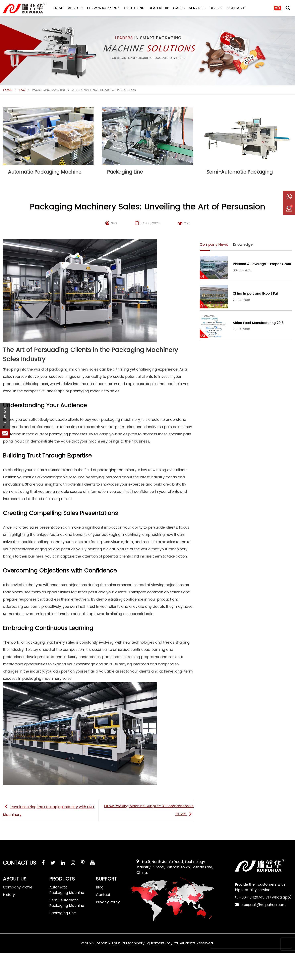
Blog (214, 8)
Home (58, 8)
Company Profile (17, 887)
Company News (214, 244)
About (74, 8)
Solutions (134, 8)
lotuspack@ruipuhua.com (263, 905)
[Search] (288, 7)
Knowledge (243, 244)
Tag (22, 89)
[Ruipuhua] (24, 8)
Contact (236, 8)
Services (197, 8)
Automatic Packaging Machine (66, 890)
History (9, 895)
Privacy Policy (108, 902)
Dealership (159, 8)
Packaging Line (62, 913)
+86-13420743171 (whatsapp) (265, 897)
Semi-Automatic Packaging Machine (66, 903)
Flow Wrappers (102, 8)
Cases (179, 8)
